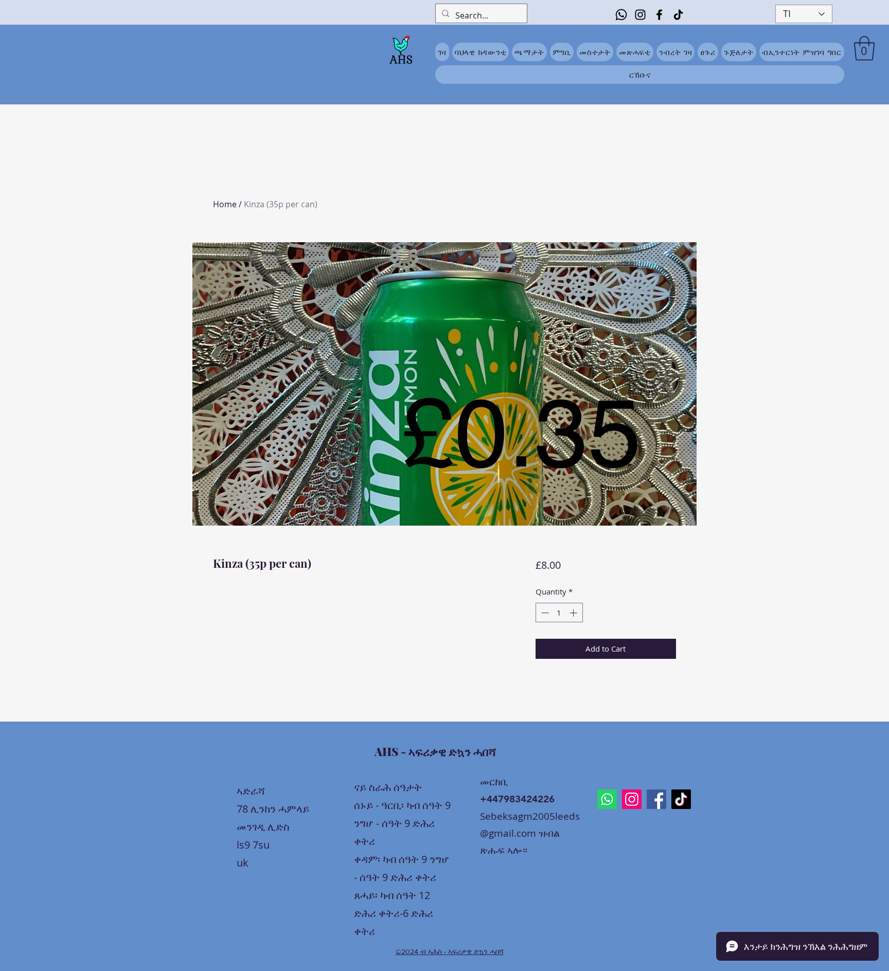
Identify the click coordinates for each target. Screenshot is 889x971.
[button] (864, 48)
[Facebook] (659, 15)
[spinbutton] (558, 612)
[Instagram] (640, 15)
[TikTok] (678, 15)
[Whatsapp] (621, 15)
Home (225, 204)
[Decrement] (544, 612)
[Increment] (574, 612)
